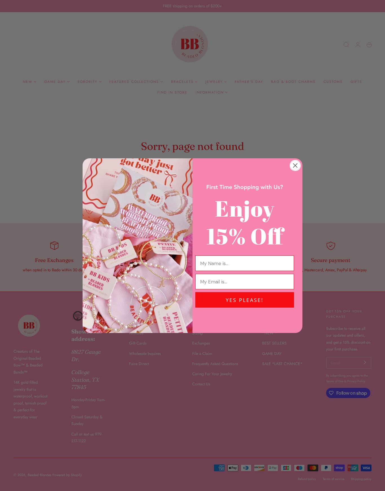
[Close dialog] (295, 165)
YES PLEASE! (245, 300)
